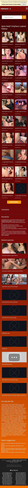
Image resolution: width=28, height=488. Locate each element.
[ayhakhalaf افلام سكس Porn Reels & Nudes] (8, 75)
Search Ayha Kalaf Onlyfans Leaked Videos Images (13, 452)
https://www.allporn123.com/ (21, 478)
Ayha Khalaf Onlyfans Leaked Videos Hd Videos (12, 271)
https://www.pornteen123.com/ (20, 477)
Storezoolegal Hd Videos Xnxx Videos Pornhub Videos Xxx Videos (12, 406)
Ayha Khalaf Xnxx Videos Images (9, 317)
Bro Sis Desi (20, 422)
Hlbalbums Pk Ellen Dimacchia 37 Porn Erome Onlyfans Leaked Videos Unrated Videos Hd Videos (13, 426)
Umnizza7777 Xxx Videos (10, 432)
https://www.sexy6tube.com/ (21, 473)
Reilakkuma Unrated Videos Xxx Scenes (10, 423)
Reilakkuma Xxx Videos (12, 427)
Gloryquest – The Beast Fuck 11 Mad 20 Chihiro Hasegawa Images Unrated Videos (13, 428)
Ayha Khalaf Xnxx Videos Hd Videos (10, 302)
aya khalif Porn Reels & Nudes (8, 128)
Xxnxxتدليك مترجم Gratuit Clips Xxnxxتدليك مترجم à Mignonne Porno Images (12, 415)
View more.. (14, 202)
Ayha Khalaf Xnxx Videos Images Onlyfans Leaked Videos (14, 395)
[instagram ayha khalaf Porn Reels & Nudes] (21, 42)
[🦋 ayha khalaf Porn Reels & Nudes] (8, 159)
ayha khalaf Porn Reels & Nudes (9, 44)
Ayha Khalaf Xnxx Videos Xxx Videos (10, 379)
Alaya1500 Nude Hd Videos (7, 409)
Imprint (14, 460)
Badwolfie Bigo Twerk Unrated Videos (9, 404)
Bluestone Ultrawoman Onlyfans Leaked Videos (15, 413)
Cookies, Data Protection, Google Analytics (11, 4)
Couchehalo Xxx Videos (6, 435)
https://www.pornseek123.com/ (20, 475)
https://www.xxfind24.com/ (7, 483)
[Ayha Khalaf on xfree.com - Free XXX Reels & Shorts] (21, 176)
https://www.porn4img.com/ (21, 483)
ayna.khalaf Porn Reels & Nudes (9, 195)
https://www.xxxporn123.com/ (7, 482)
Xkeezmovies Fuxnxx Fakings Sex (8, 408)
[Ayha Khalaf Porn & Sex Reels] (8, 92)
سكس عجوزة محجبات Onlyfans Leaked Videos (12, 405)
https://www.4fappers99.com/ (7, 473)
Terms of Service (20, 460)
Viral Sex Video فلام (21, 408)
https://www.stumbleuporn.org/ (20, 484)
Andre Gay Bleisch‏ (18, 419)
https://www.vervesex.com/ (7, 479)
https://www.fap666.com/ (7, 476)
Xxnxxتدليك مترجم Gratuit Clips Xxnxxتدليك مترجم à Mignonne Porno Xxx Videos (14, 417)
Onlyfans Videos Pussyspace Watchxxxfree (15, 410)
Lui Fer (2, 412)
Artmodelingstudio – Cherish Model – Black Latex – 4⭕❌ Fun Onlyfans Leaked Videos (12, 421)
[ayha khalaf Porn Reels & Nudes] (8, 42)
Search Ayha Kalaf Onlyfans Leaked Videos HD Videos (14, 448)
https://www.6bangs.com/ (7, 474)
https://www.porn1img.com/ (21, 480)
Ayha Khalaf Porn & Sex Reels (8, 94)
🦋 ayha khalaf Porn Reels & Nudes (9, 162)
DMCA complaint (5, 235)
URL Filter (14, 461)
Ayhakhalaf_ (4, 348)
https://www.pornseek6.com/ (21, 476)
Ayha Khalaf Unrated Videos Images (10, 286)
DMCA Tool (19, 461)
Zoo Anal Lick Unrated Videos (15, 433)
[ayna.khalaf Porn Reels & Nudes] (8, 193)
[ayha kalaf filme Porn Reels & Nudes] (8, 58)
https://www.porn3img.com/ (21, 482)
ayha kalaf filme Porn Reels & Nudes (10, 61)
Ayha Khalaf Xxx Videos (7, 364)
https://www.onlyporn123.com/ (20, 479)
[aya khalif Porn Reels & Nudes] (8, 126)
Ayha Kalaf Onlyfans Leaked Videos (10, 255)
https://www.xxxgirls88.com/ (21, 472)
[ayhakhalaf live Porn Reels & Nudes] (21, 126)
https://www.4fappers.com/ (7, 472)
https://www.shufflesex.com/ (7, 478)
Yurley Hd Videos (5, 414)
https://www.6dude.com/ (7, 475)
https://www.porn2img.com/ (21, 481)
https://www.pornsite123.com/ (7, 477)
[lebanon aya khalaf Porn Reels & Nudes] (8, 176)
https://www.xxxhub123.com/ (7, 481)
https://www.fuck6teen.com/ (21, 474)
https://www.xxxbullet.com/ (7, 480)
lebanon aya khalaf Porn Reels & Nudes (10, 178)
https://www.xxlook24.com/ (7, 484)
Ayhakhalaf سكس (6, 333)
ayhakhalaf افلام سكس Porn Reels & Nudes (11, 78)
